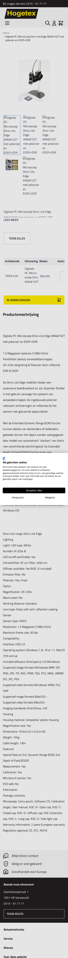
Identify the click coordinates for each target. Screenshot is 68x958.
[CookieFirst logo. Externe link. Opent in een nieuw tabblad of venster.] (4, 458)
